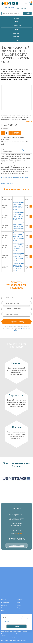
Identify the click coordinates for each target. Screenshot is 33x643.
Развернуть (28, 121)
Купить (17, 133)
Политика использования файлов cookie (13, 640)
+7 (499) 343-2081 (8, 7)
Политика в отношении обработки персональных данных (16, 634)
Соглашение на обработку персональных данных (16, 638)
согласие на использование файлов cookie (15, 619)
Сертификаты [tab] (26, 150)
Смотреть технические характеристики (14, 177)
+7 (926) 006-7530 (16, 515)
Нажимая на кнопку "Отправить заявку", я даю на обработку (17, 328)
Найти (28, 13)
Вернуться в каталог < (8, 183)
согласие (9, 329)
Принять (16, 626)
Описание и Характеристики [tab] (7, 150)
